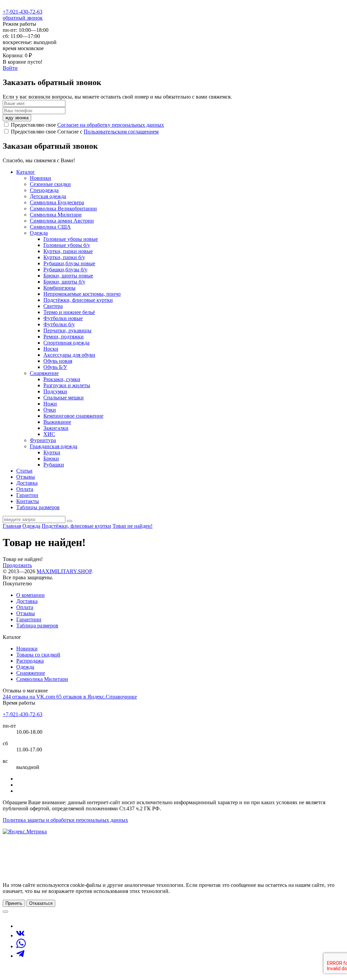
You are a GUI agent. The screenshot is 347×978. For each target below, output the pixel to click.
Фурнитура (43, 440)
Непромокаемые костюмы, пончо (82, 294)
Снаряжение (44, 373)
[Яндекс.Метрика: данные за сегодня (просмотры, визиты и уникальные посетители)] (25, 832)
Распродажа (30, 661)
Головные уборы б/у (66, 245)
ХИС (49, 434)
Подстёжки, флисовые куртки (78, 300)
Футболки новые (63, 318)
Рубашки (53, 464)
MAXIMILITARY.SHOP (64, 571)
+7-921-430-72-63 (22, 12)
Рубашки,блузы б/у (65, 269)
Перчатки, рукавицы (67, 330)
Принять (13, 903)
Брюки (51, 458)
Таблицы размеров (38, 507)
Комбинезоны (59, 288)
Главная (12, 526)
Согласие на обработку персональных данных (110, 125)
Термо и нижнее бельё (69, 312)
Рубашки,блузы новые (69, 263)
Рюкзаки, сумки (61, 379)
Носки (50, 349)
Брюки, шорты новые (68, 275)
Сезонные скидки (50, 184)
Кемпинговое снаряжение (73, 416)
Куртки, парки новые (68, 251)
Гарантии (27, 495)
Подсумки (55, 391)
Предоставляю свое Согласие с (85, 131)
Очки (49, 410)
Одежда (39, 233)
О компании (30, 595)
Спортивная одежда (66, 343)
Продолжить (17, 565)
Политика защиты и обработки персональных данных (65, 820)
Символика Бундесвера (57, 202)
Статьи (24, 471)
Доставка (27, 483)
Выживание (57, 422)
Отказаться (41, 903)
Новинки (40, 178)
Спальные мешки (63, 397)
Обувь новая (57, 361)
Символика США (50, 227)
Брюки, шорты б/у (64, 282)
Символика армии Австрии (62, 221)
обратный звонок (23, 18)
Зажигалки (55, 428)
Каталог (25, 172)
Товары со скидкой (38, 655)
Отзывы (25, 477)
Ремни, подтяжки (63, 336)
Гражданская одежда (53, 446)
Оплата (24, 489)
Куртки (51, 452)
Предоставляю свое (87, 125)
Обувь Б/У (55, 367)
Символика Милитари (56, 214)
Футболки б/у (59, 324)
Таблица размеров (37, 625)
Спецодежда (44, 190)
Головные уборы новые (70, 239)
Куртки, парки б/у (64, 257)
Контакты (27, 501)
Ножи (50, 404)
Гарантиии (28, 619)
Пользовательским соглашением (121, 131)
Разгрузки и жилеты (66, 385)
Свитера (53, 306)
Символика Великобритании (63, 208)
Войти (10, 68)
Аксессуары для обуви (69, 355)
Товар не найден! (132, 526)
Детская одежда (48, 196)
